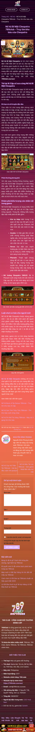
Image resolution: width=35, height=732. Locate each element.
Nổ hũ (12, 17)
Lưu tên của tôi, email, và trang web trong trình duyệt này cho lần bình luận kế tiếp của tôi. (17, 540)
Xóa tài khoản (31, 720)
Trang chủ (5, 17)
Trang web (7, 528)
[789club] (17, 3)
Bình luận (7, 492)
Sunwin (25, 706)
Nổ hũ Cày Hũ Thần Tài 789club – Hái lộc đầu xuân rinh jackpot (9, 468)
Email (6, 519)
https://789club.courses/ (13, 683)
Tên (6, 509)
